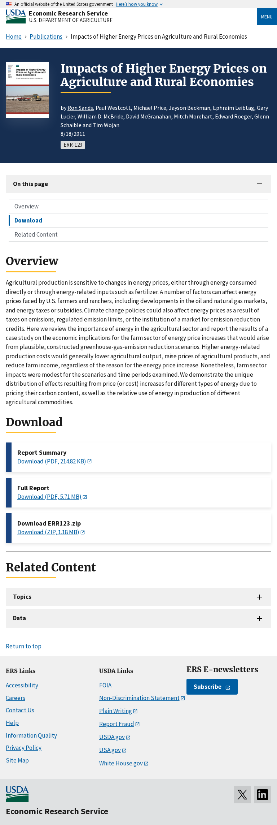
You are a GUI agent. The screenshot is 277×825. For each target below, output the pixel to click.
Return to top (23, 646)
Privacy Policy (23, 748)
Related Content (36, 234)
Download (28, 220)
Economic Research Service (68, 13)
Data (19, 618)
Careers (15, 698)
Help (12, 723)
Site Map (17, 760)
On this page (30, 184)
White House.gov (121, 763)
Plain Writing (115, 711)
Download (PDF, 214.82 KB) (51, 461)
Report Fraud (116, 724)
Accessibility (22, 685)
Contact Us (20, 710)
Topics (22, 597)
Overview (26, 206)
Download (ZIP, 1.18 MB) (48, 532)
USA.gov (110, 750)
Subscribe (207, 687)
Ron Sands (80, 107)
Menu (267, 16)
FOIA (105, 685)
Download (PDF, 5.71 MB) (49, 497)
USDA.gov (112, 737)
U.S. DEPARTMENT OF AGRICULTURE (71, 20)
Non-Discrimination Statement (139, 698)
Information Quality (31, 735)
